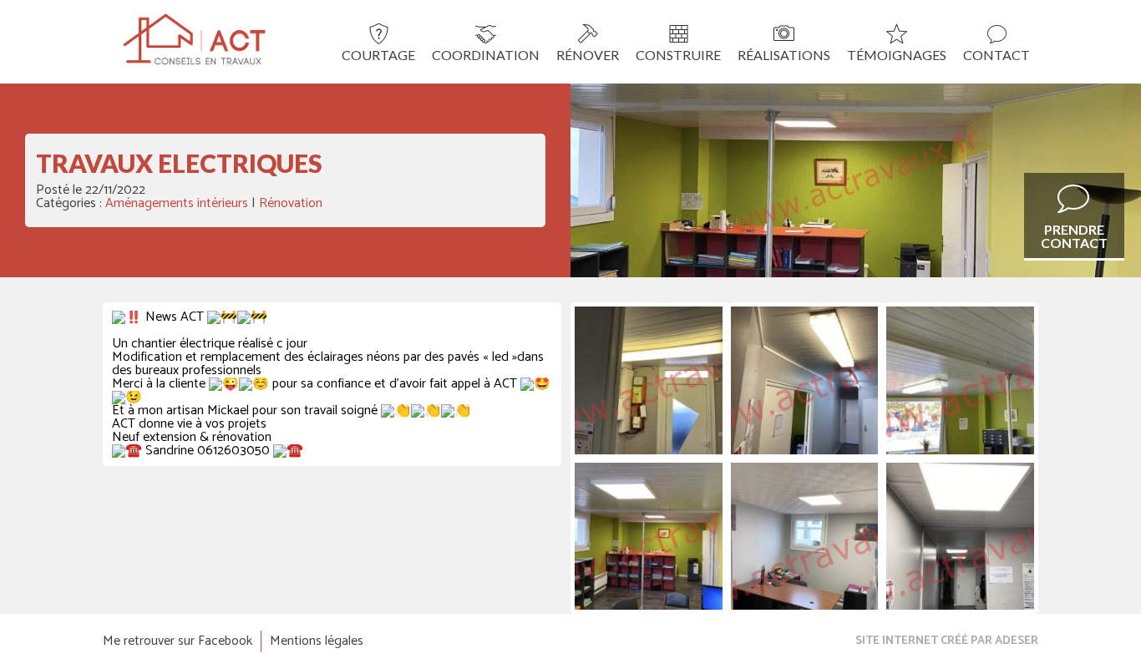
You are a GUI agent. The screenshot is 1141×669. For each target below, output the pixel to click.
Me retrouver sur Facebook (177, 641)
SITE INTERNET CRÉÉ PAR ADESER (946, 641)
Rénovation (290, 203)
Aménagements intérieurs (176, 203)
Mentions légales (316, 641)
